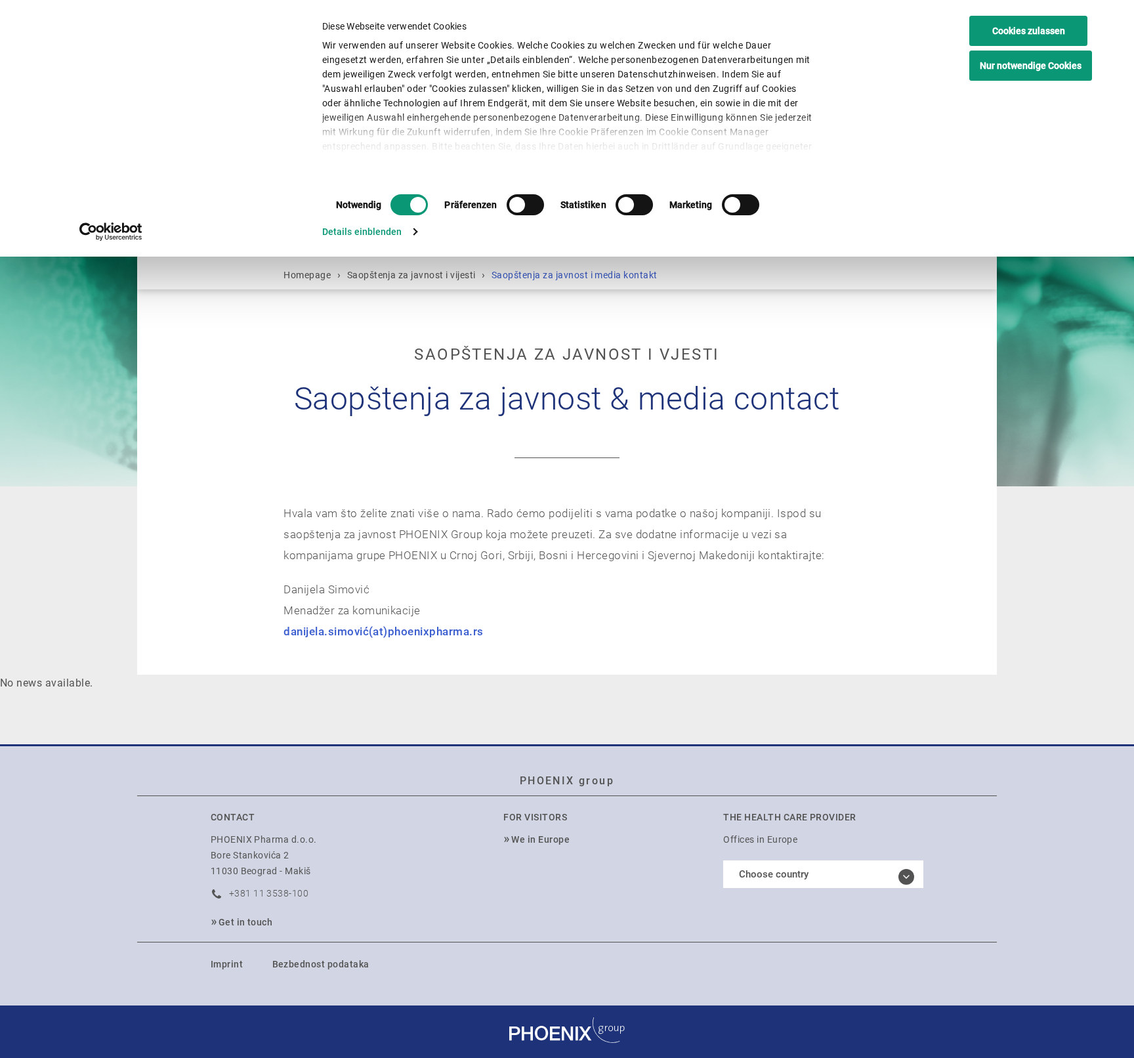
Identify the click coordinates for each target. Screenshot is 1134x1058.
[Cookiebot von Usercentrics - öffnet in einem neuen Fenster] (111, 231)
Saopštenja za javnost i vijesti (411, 275)
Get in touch (246, 922)
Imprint (227, 964)
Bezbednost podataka (320, 964)
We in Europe (540, 839)
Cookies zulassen (1028, 31)
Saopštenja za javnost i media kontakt (575, 275)
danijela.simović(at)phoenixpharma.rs (383, 631)
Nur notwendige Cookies (1031, 65)
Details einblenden (362, 231)
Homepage (307, 275)
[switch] (525, 204)
